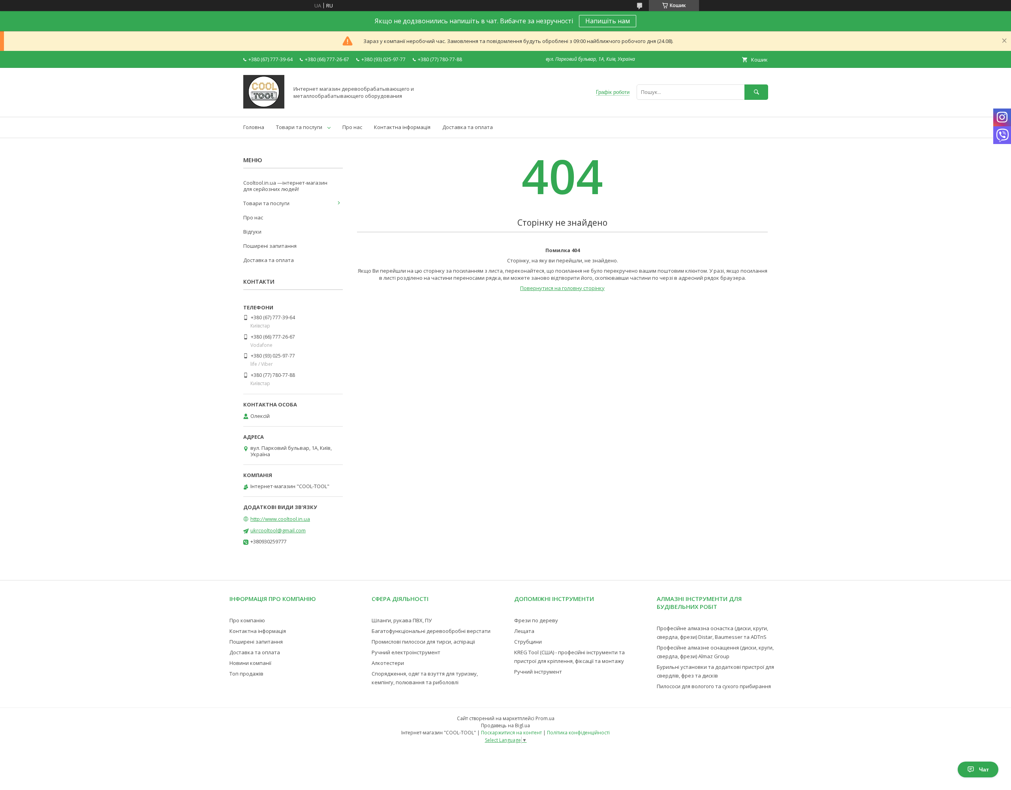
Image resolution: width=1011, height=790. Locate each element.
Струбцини (528, 641)
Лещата (524, 631)
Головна (253, 127)
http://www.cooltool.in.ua (280, 519)
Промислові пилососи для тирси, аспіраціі (423, 641)
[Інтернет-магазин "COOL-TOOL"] (263, 106)
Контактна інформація (402, 127)
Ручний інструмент (538, 671)
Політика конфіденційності (578, 732)
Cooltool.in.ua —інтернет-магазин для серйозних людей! (285, 186)
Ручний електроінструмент (406, 652)
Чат (984, 769)
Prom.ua (545, 718)
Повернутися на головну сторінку (562, 288)
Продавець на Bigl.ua (505, 725)
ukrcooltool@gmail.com (278, 530)
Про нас (352, 127)
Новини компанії (250, 662)
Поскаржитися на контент (511, 732)
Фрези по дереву (536, 620)
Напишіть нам (607, 21)
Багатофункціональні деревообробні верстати (431, 631)
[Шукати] (756, 92)
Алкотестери (388, 662)
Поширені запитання (270, 245)
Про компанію (247, 620)
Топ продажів (246, 673)
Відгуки (252, 231)
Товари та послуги (299, 127)
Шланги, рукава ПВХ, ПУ (402, 620)
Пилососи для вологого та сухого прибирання (714, 686)
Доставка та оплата (467, 127)
